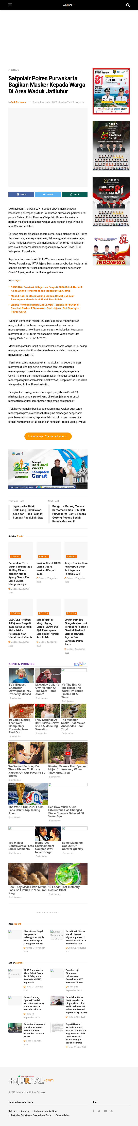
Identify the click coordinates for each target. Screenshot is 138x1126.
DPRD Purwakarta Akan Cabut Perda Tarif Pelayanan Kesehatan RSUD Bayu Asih (33, 976)
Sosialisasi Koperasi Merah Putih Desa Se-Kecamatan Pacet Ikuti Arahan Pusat (34, 1030)
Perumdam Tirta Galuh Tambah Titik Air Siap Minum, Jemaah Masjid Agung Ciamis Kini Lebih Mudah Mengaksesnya (20, 574)
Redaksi (25, 1111)
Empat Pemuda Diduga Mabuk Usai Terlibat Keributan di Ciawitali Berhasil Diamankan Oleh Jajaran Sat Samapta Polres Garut (45, 308)
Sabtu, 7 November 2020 (45, 102)
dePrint (12, 1111)
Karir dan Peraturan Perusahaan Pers (30, 1115)
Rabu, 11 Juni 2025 (76, 1047)
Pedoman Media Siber (45, 1111)
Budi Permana (18, 102)
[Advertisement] (69, 40)
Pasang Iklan (62, 1115)
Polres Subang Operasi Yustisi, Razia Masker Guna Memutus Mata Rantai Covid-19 (34, 1003)
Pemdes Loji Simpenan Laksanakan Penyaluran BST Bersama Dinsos (74, 976)
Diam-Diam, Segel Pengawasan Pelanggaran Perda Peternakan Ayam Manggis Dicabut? (34, 937)
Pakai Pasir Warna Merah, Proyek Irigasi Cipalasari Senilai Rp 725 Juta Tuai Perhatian (76, 937)
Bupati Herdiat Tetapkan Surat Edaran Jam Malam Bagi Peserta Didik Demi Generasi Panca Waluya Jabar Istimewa (76, 1033)
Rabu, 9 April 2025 (76, 1017)
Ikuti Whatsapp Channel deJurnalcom (48, 436)
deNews (15, 70)
